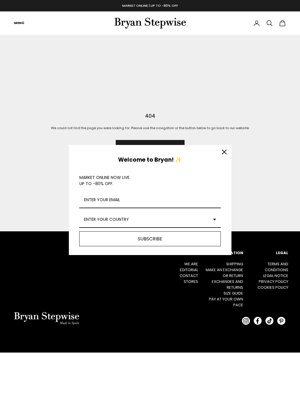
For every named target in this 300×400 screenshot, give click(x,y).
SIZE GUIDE (233, 293)
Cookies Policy (273, 287)
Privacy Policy (273, 281)
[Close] (224, 152)
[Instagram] (246, 321)
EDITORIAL (189, 270)
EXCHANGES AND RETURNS (227, 284)
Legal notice (275, 275)
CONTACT (189, 275)
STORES (191, 281)
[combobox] (150, 220)
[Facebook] (258, 321)
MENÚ (19, 22)
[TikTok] (269, 321)
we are (191, 264)
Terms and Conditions (276, 267)
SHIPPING (234, 264)
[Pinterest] (281, 321)
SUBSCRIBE (150, 238)
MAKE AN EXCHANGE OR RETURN (224, 272)
